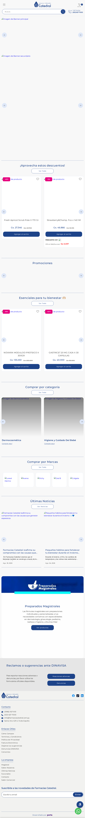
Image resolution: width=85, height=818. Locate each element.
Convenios (5, 752)
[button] (4, 4)
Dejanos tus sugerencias (11, 746)
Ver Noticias (42, 507)
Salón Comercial (8, 780)
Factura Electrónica (9, 743)
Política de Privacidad (10, 740)
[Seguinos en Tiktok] (77, 695)
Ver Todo (42, 171)
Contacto (5, 777)
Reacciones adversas (61, 676)
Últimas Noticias (8, 771)
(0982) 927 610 (10, 712)
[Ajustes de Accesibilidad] (80, 804)
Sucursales (5, 774)
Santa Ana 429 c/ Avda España (16, 721)
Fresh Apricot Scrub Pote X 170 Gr (21, 220)
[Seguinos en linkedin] (82, 695)
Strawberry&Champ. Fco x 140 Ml (64, 220)
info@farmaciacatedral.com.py (17, 718)
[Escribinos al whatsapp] (78, 811)
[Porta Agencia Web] (50, 815)
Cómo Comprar (7, 734)
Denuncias (61, 683)
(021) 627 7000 (10, 715)
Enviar (78, 794)
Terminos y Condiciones (11, 737)
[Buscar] (63, 11)
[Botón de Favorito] (37, 179)
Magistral (5, 765)
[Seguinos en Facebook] (73, 695)
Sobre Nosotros (7, 768)
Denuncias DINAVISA (10, 749)
